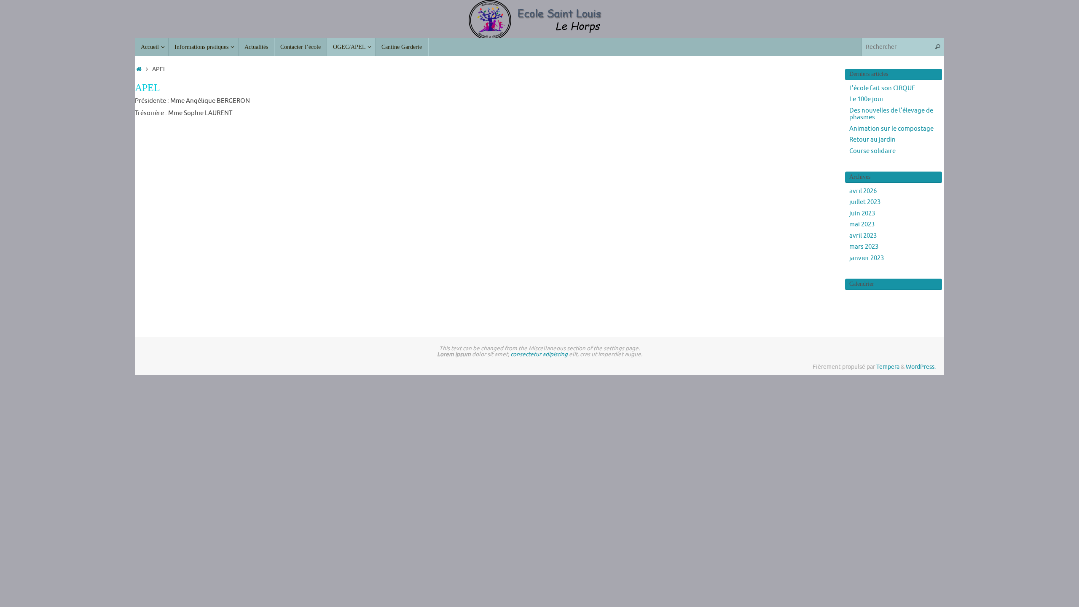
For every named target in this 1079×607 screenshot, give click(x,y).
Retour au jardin (872, 140)
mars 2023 (863, 247)
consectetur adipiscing (539, 354)
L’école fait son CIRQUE (882, 88)
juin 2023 (862, 213)
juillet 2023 (864, 202)
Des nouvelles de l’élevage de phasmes (891, 114)
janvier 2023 (866, 258)
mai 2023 (862, 224)
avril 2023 (863, 236)
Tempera (887, 367)
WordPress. (921, 367)
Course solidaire (872, 151)
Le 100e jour (866, 99)
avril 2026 (863, 191)
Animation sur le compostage (891, 129)
